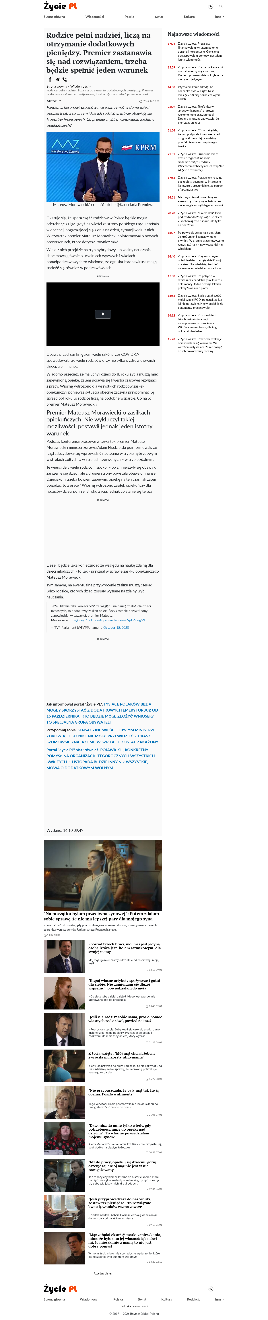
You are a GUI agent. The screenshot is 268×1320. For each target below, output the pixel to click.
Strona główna (54, 17)
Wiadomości (95, 17)
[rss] (210, 6)
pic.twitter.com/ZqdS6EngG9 (124, 620)
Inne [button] (218, 17)
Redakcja (193, 1299)
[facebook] (50, 79)
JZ (59, 101)
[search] (221, 6)
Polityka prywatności (134, 1306)
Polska (129, 17)
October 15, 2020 (116, 627)
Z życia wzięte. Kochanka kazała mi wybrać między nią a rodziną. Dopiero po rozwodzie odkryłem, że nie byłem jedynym (200, 73)
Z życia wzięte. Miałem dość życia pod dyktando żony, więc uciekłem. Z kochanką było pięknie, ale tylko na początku (200, 219)
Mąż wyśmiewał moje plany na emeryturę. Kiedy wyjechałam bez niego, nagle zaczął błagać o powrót (200, 201)
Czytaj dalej (103, 1273)
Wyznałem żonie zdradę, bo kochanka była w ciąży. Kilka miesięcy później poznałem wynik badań (199, 93)
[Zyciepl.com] (60, 6)
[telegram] (57, 79)
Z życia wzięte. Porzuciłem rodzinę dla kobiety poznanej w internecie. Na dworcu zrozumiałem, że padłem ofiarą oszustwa (200, 183)
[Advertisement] (103, 531)
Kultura (189, 17)
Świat (159, 17)
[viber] (64, 79)
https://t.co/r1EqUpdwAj (85, 620)
